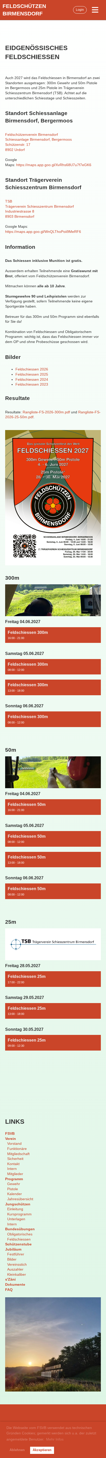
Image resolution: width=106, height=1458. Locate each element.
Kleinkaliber (16, 1274)
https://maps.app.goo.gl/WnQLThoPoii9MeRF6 (43, 232)
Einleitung (15, 1209)
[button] (53, 635)
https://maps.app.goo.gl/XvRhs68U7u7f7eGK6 (53, 165)
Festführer (15, 1254)
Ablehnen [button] (17, 1450)
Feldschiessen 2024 (31, 379)
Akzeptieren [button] (42, 1450)
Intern (12, 1169)
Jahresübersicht (20, 1199)
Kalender (14, 1194)
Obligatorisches (19, 1234)
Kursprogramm (19, 1214)
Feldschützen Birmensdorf (24, 9)
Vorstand (14, 1143)
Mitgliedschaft (18, 1154)
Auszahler (15, 1269)
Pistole (12, 1189)
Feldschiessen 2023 (31, 384)
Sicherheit (15, 1159)
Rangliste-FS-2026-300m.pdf (46, 412)
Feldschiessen (19, 1239)
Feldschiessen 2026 (31, 369)
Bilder (11, 1259)
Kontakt (13, 1164)
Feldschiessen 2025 (31, 374)
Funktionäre (17, 1149)
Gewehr (13, 1184)
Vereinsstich (17, 1264)
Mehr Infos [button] (55, 1439)
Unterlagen (16, 1219)
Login (80, 10)
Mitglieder (15, 1174)
